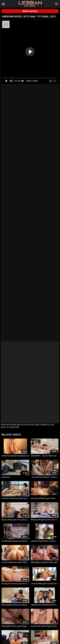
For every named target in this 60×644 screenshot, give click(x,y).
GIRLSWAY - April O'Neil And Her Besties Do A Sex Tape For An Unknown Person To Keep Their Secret (44, 456)
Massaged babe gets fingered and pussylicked (15, 626)
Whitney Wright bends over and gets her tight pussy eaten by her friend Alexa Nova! (44, 519)
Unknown (6, 477)
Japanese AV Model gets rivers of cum (44, 605)
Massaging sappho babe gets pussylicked (44, 562)
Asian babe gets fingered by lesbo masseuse (44, 626)
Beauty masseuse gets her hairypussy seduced (15, 583)
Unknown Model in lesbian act (15, 456)
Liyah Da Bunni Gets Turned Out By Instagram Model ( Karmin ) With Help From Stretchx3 (44, 541)
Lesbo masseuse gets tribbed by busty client (15, 562)
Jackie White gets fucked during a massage (44, 583)
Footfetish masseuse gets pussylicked (15, 541)
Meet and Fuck (30, 11)
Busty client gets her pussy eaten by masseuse (15, 519)
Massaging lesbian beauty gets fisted (15, 605)
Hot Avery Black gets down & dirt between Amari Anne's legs (44, 498)
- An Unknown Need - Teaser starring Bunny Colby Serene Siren (44, 477)
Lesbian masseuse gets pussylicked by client (15, 498)
